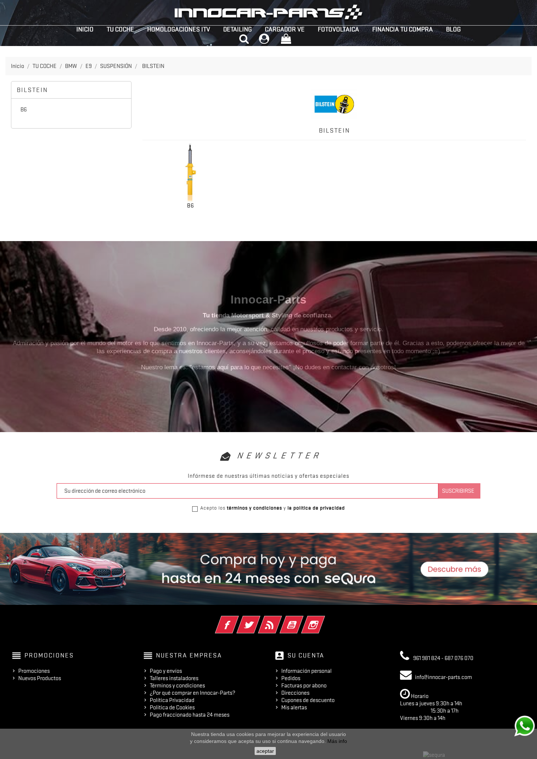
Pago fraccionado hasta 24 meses (189, 715)
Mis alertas (294, 707)
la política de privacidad (316, 508)
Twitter (258, 620)
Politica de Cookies (172, 707)
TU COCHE (120, 29)
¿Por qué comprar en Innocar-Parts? (192, 693)
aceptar (265, 751)
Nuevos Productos (39, 678)
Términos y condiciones (177, 685)
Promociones (34, 671)
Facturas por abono (304, 685)
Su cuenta (305, 655)
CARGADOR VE (285, 29)
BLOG (453, 29)
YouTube (301, 620)
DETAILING (237, 29)
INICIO (85, 29)
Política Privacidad (172, 700)
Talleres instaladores (174, 678)
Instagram (323, 620)
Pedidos (290, 678)
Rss (280, 620)
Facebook (237, 620)
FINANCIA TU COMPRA (402, 29)
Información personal (306, 671)
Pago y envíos (166, 671)
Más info (337, 741)
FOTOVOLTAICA (338, 29)
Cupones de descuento (308, 700)
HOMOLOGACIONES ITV (178, 29)
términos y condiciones (254, 508)
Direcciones (295, 693)
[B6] (190, 173)
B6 (23, 109)
